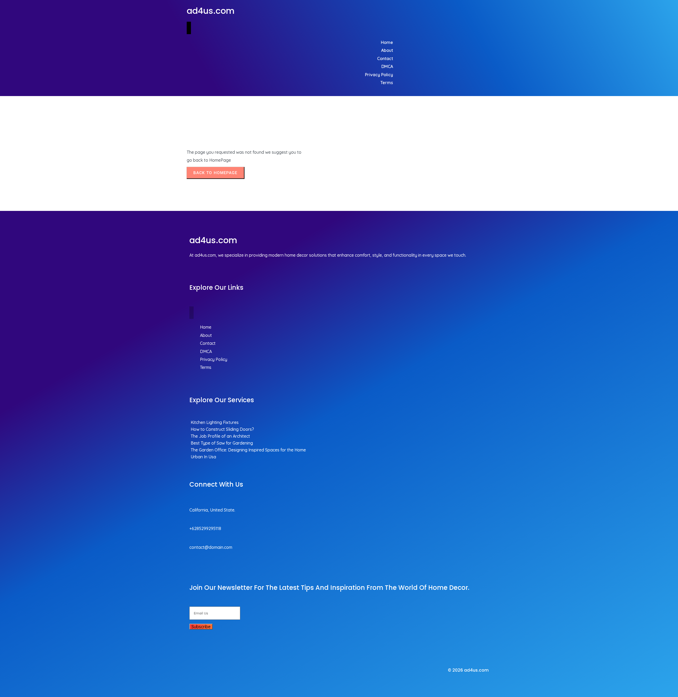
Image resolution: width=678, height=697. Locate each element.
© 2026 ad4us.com (468, 670)
